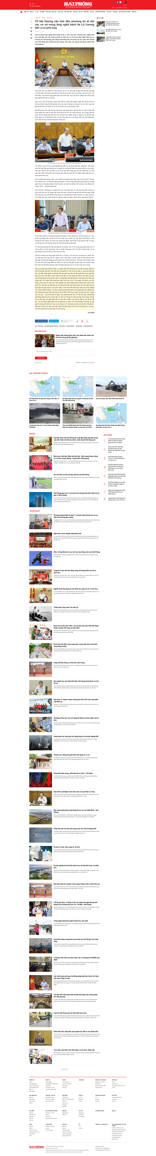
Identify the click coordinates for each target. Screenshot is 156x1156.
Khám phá (81, 1112)
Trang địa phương (100, 11)
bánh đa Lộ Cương (88, 326)
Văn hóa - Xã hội (33, 1130)
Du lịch (81, 1110)
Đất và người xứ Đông (124, 11)
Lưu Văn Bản (79, 326)
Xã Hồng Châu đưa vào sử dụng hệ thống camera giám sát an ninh (76, 719)
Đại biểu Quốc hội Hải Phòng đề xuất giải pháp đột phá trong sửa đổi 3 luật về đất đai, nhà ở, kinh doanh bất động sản (76, 439)
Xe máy (80, 1128)
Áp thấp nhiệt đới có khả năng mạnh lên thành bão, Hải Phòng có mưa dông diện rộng (116, 467)
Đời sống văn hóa (50, 1097)
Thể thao (109, 11)
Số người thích (90, 362)
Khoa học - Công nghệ (100, 1085)
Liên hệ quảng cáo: (99, 1150)
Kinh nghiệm (82, 1116)
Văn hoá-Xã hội (49, 1130)
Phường (97, 1099)
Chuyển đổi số (98, 1087)
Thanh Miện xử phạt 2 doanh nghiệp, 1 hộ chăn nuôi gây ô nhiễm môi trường (113, 38)
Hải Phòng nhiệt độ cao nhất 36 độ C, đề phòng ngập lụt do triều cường (116, 484)
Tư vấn (113, 1087)
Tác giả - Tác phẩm (50, 1099)
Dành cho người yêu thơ (67, 1099)
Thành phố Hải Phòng (117, 1097)
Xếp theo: (78, 362)
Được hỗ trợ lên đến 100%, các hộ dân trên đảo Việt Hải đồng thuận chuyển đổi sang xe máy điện (76, 627)
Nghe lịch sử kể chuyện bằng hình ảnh (67, 533)
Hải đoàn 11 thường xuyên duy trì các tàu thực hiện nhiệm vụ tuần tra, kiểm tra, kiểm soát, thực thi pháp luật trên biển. (76, 705)
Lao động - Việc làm (67, 1083)
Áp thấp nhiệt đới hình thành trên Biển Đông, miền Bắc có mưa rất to (110, 426)
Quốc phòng (32, 1091)
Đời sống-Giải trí (66, 1130)
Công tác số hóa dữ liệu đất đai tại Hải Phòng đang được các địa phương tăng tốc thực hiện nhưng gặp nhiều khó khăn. (76, 478)
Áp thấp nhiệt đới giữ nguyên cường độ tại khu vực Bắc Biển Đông (78, 399)
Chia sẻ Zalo (54, 321)
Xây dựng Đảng (32, 1083)
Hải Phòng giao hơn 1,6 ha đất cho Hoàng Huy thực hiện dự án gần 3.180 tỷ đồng (76, 494)
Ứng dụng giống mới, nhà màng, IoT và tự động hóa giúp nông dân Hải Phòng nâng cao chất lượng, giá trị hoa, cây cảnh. (77, 924)
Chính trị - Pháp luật (50, 1126)
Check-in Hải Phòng (66, 1132)
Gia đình (31, 1112)
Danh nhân (48, 1116)
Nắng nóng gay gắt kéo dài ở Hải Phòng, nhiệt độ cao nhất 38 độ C (116, 492)
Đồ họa (113, 1110)
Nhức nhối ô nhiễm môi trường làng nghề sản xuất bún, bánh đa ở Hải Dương (113, 23)
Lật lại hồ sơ (32, 1133)
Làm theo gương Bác (34, 1085)
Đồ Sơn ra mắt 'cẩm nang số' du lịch (67, 847)
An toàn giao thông (66, 1133)
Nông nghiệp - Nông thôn (52, 1083)
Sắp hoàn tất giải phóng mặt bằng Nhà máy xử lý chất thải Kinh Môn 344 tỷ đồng (116, 476)
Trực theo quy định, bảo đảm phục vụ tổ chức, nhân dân (74, 1050)
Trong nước (114, 1099)
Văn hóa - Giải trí (77, 11)
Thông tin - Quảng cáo (101, 1124)
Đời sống (115, 11)
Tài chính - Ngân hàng (51, 1089)
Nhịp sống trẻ (32, 1114)
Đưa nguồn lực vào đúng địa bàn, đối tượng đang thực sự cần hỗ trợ (76, 682)
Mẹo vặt (31, 1120)
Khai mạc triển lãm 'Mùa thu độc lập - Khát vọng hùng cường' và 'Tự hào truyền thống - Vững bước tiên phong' (76, 457)
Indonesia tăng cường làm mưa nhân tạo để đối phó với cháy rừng (76, 940)
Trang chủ (37, 17)
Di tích (47, 1114)
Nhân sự (31, 1089)
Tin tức (30, 1082)
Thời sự (64, 1128)
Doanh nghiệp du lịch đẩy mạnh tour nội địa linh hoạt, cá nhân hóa (76, 867)
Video (113, 7)
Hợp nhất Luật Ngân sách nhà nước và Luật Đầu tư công (74, 792)
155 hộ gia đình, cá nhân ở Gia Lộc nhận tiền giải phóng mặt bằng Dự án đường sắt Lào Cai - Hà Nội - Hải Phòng (75, 903)
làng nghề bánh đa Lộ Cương (51, 326)
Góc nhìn (42, 11)
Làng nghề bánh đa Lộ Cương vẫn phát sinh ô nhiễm (113, 30)
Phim (30, 1135)
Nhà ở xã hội (32, 1101)
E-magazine (118, 7)
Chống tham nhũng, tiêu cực (118, 1085)
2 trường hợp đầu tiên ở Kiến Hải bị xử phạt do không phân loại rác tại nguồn (116, 440)
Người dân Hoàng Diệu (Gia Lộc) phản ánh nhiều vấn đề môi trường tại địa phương (75, 336)
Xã (96, 1097)
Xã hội (36, 11)
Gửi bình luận (41, 358)
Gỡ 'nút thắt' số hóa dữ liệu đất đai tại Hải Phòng (71, 475)
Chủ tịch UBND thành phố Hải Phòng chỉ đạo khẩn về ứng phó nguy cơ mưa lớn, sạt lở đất (77, 426)
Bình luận (81, 1099)
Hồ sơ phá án (115, 1083)
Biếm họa (64, 1106)
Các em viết (65, 1103)
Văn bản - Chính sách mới (118, 1127)
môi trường (62, 326)
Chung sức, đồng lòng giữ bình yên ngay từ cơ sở (72, 755)
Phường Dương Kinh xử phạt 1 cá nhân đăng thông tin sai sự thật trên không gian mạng (76, 516)
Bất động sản (68, 11)
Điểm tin (64, 1126)
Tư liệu (80, 1101)
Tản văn (64, 1101)
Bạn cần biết (115, 1139)
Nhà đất (31, 1097)
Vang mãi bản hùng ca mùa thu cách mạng (69, 663)
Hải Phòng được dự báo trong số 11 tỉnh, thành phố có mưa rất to (116, 458)
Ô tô (80, 1126)
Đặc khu (97, 1101)
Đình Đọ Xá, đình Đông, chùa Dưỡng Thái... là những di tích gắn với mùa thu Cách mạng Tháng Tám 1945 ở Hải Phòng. (75, 666)
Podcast (124, 7)
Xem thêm (64, 1069)
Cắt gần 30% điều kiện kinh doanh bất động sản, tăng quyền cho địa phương (76, 996)
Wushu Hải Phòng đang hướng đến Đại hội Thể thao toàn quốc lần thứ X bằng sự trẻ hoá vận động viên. (76, 555)
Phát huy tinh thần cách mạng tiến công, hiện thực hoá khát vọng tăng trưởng (75, 645)
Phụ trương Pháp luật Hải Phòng (119, 1125)
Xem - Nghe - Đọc (50, 1101)
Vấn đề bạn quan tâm (117, 1135)
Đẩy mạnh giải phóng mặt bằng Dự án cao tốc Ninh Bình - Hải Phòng (76, 811)
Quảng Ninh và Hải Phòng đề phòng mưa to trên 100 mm (116, 499)
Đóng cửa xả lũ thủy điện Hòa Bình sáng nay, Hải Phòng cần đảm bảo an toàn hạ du (116, 449)
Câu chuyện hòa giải (116, 1133)
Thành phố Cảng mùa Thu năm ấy (66, 607)
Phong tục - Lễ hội (50, 1112)
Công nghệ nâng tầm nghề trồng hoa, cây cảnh (71, 921)
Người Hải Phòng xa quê (51, 1118)
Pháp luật (60, 11)
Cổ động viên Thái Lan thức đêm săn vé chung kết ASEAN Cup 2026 (77, 959)
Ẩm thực (31, 1118)
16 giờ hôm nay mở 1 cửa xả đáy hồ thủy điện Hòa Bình (44, 426)
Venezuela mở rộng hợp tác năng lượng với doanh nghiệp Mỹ (76, 736)
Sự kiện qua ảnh (99, 1110)
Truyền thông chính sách (117, 1131)
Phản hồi (64, 1114)
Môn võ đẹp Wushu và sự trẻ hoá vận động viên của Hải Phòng (77, 552)
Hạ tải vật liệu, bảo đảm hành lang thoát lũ (110, 398)
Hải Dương (40, 326)
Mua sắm (31, 1116)
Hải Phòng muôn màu (34, 1132)
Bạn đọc (134, 11)
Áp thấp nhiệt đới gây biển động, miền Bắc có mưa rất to (44, 399)
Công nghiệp (49, 1082)
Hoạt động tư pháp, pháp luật (119, 1129)
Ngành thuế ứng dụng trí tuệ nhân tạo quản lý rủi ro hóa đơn (76, 589)
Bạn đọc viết (65, 1112)
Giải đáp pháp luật (116, 1137)
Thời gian (83, 362)
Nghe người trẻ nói (66, 1135)
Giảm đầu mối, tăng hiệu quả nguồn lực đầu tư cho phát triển (76, 1031)
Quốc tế (92, 11)
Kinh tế (32, 11)
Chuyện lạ (81, 1114)
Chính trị (26, 11)
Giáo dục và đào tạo (100, 1082)
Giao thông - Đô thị (50, 1087)
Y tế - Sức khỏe (65, 1082)
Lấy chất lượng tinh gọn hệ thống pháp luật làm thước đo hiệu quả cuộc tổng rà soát (76, 977)
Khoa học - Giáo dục (51, 11)
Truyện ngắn (65, 1097)
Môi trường (49, 17)
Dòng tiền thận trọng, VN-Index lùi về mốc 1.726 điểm (73, 773)
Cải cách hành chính (34, 1087)
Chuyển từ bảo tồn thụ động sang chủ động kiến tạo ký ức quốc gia (75, 571)
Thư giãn (64, 1104)
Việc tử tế (64, 1087)
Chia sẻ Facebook (42, 321)
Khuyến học (98, 1083)
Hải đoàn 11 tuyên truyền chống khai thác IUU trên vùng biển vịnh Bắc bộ (76, 701)
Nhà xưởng (31, 1099)
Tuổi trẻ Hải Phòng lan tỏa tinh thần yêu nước (70, 1013)
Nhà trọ (31, 1103)
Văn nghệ (86, 11)
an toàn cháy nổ (70, 326)
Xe (79, 1124)
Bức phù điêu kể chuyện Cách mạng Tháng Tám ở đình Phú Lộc (77, 884)
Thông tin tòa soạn (99, 1146)
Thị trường (48, 1085)
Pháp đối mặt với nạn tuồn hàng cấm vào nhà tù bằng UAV (75, 829)
